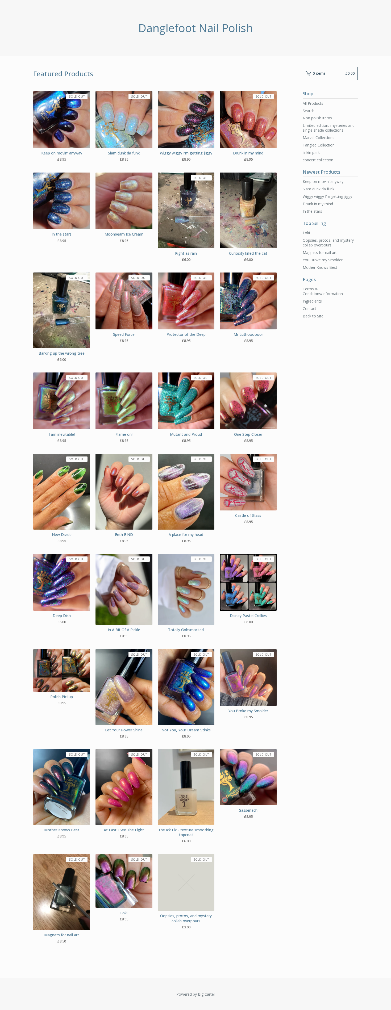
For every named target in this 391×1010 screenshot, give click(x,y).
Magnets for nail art (320, 252)
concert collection (318, 159)
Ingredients (312, 301)
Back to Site (313, 315)
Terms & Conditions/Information (323, 291)
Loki (306, 232)
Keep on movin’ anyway (323, 181)
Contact (309, 308)
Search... (310, 111)
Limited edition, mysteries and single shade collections (329, 128)
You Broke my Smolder (323, 259)
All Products (313, 103)
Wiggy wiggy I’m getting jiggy (327, 196)
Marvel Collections (318, 137)
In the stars (312, 211)
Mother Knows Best (320, 267)
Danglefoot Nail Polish (195, 28)
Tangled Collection (319, 145)
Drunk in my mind (318, 203)
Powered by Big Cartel (195, 994)
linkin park (311, 152)
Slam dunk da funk (318, 188)
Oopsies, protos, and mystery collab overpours (328, 243)
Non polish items (317, 117)
